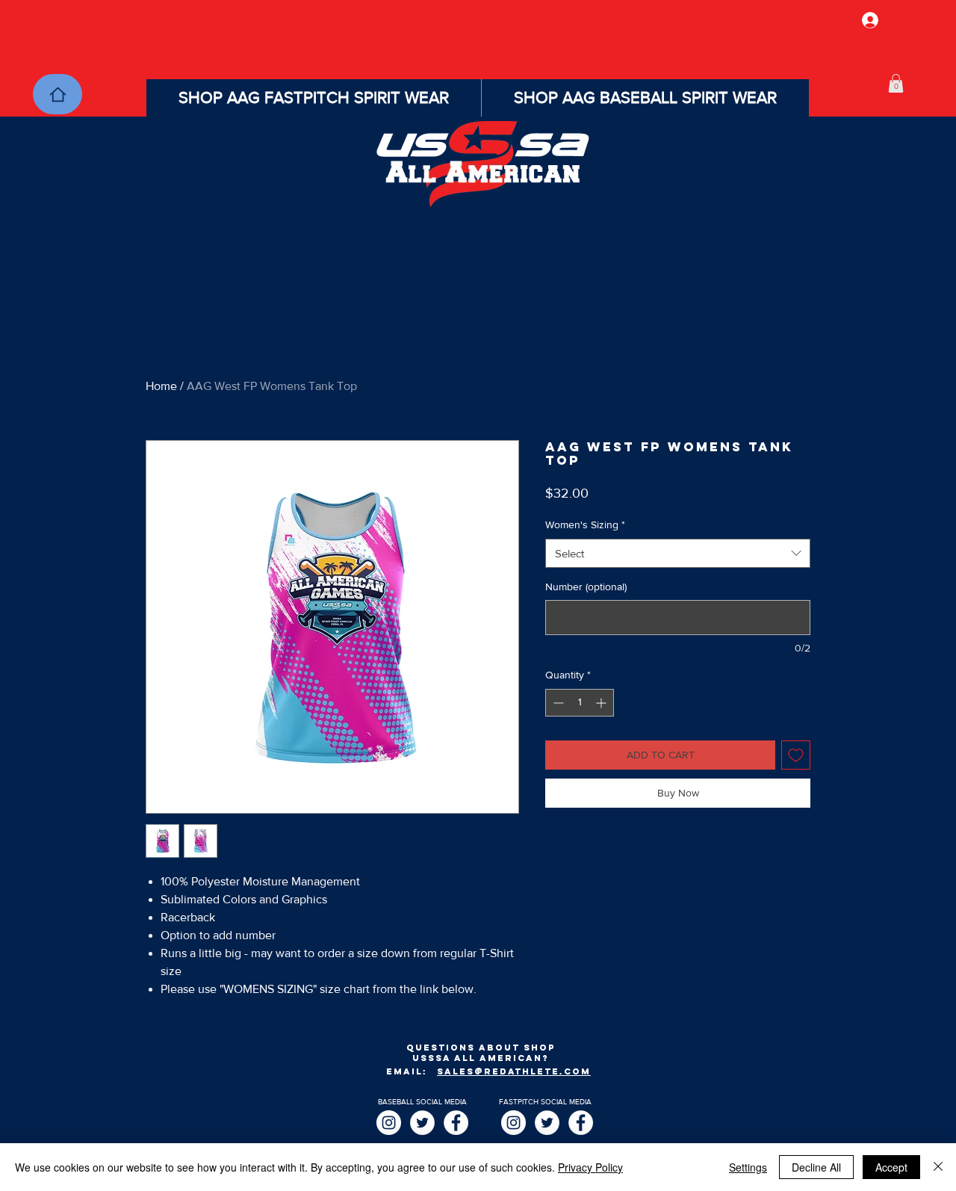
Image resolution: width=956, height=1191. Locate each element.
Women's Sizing (585, 524)
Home (161, 386)
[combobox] (677, 553)
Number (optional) (586, 587)
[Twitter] (422, 1122)
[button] (896, 83)
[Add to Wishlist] (795, 755)
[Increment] (602, 703)
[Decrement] (556, 703)
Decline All (816, 1167)
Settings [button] (748, 1167)
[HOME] (57, 94)
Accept (891, 1167)
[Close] (938, 1167)
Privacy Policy (590, 1167)
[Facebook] (456, 1122)
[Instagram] (388, 1122)
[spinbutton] (579, 703)
